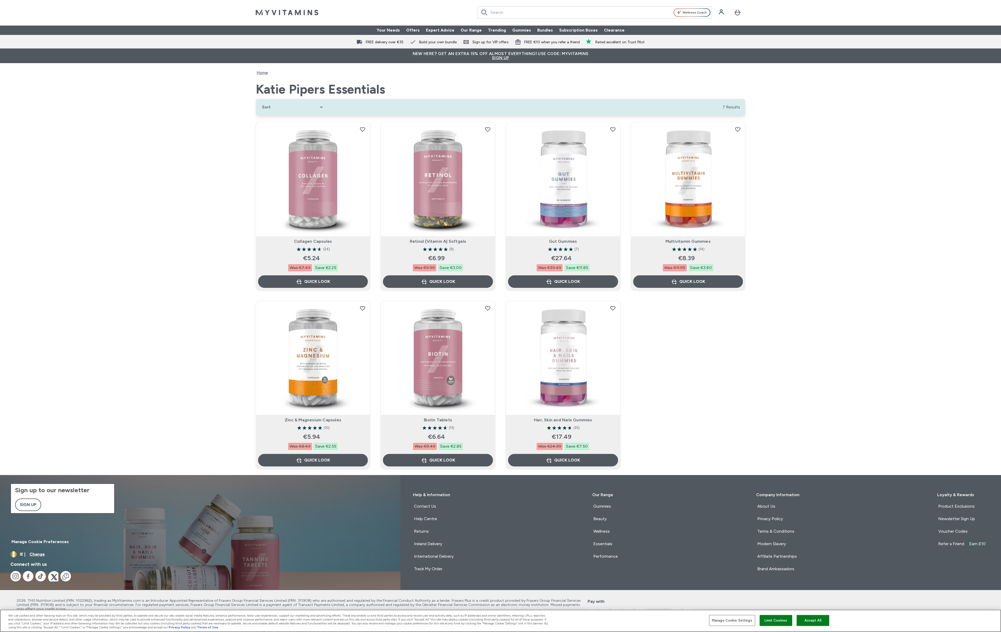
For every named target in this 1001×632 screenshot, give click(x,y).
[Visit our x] (53, 576)
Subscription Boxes (578, 30)
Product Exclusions (956, 506)
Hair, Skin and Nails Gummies (563, 420)
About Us (766, 506)
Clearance (614, 30)
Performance (605, 556)
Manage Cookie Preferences (40, 541)
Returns (421, 531)
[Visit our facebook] (28, 576)
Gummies (521, 30)
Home (262, 72)
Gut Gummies (563, 241)
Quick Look (317, 281)
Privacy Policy (770, 518)
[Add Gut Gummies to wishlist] (613, 129)
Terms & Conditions (775, 531)
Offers (413, 30)
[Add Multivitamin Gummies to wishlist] (738, 129)
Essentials (602, 544)
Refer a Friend (962, 544)
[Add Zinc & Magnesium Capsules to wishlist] (362, 308)
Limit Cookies (776, 620)
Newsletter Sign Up (956, 518)
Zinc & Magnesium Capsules (313, 420)
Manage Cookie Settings (732, 620)
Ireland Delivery (428, 544)
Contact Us (425, 506)
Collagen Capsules (313, 241)
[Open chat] (65, 576)
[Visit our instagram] (15, 576)
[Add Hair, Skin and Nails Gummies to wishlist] (613, 308)
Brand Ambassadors (775, 569)
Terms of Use (207, 627)
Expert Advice (440, 30)
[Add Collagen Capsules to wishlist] (362, 129)
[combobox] (595, 12)
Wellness (601, 531)
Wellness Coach (694, 12)
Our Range (471, 30)
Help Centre (425, 518)
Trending (497, 30)
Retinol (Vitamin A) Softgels (438, 241)
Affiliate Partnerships (777, 556)
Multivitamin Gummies (688, 241)
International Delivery (434, 556)
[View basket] (737, 12)
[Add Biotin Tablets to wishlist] (488, 308)
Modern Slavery (771, 544)
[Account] (722, 12)
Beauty (600, 518)
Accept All (812, 620)
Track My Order (428, 569)
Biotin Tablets (438, 420)
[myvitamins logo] (287, 12)
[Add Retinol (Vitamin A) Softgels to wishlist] (488, 129)
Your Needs (388, 30)
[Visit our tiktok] (40, 576)
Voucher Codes (953, 531)
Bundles (545, 30)
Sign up (28, 504)
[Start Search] (484, 12)
